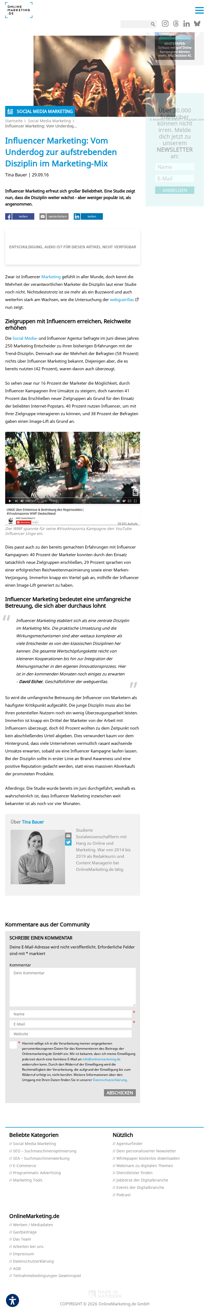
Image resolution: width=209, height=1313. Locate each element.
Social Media (24, 338)
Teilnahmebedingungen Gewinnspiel (47, 1276)
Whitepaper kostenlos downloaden (148, 1158)
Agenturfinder (129, 1143)
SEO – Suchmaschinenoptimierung (44, 1151)
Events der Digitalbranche (140, 1187)
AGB (17, 1268)
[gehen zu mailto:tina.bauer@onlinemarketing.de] (68, 836)
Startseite (14, 120)
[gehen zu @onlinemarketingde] (176, 25)
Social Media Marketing (49, 120)
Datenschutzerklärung (110, 1080)
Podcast (123, 1195)
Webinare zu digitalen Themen (144, 1166)
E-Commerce (24, 1166)
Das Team (22, 1239)
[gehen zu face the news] (68, 842)
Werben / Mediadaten (33, 1225)
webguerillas (122, 299)
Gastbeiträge (25, 1232)
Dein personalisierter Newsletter (146, 1151)
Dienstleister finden (134, 1173)
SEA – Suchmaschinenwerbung (41, 1158)
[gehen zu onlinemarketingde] (165, 25)
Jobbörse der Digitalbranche (142, 1180)
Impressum (23, 1254)
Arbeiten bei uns (28, 1246)
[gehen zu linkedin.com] (186, 25)
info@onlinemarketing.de (101, 1059)
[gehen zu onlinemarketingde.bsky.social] (197, 25)
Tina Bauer (33, 822)
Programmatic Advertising (37, 1173)
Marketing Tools (27, 1180)
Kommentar (20, 965)
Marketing (51, 276)
